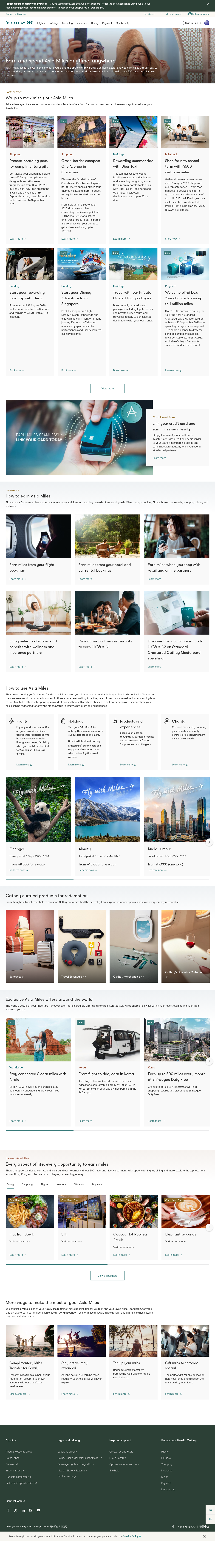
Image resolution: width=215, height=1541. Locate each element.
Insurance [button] (81, 23)
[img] (208, 4)
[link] (79, 437)
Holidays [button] (53, 23)
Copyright (10, 1526)
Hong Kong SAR (187, 1526)
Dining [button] (94, 23)
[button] (17, 239)
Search (151, 14)
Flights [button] (41, 23)
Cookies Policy (130, 1536)
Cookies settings (67, 1476)
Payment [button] (107, 23)
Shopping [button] (67, 23)
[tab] (10, 1184)
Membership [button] (122, 23)
